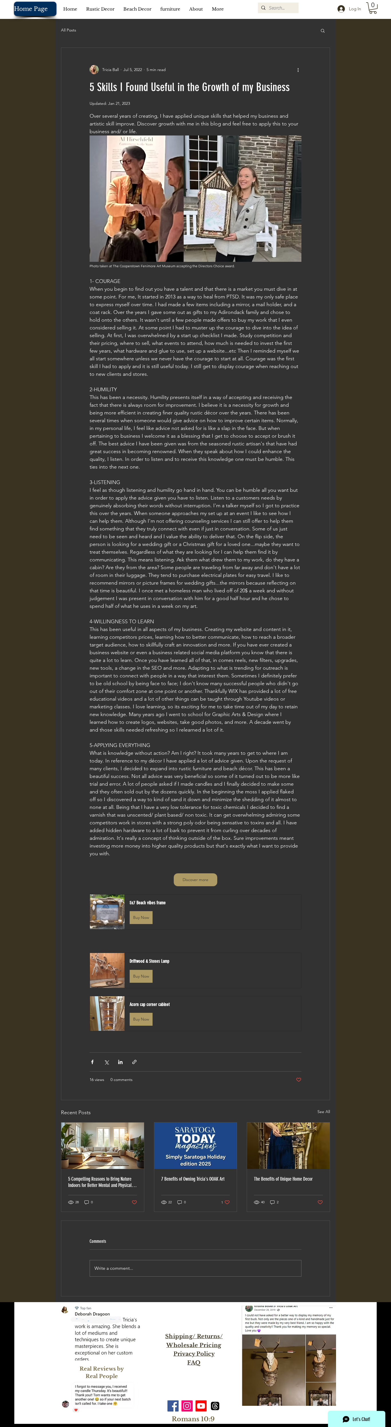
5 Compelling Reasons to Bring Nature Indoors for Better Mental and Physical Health (100, 1182)
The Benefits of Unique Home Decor (283, 1179)
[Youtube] (201, 1406)
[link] (373, 8)
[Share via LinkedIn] (120, 1062)
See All (323, 1111)
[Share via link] (134, 1062)
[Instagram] (187, 1406)
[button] (322, 30)
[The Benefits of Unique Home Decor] (288, 1146)
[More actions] (298, 69)
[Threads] (215, 1406)
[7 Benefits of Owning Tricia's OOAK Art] (195, 1146)
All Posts (68, 30)
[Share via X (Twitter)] (106, 1062)
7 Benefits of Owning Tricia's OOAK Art (192, 1179)
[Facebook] (173, 1406)
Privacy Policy (194, 1354)
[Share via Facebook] (92, 1062)
